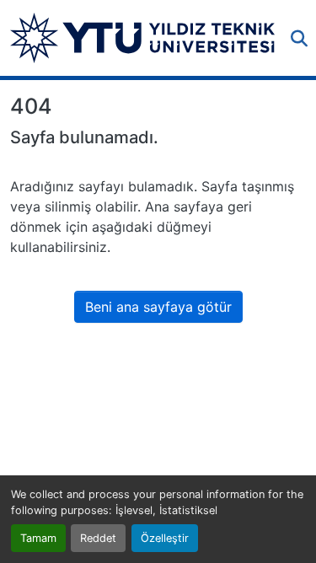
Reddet (98, 538)
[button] (142, 38)
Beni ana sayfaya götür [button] (158, 306)
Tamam (38, 538)
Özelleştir (165, 538)
